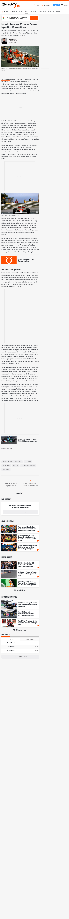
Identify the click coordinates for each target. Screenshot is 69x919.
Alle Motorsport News (19, 630)
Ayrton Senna (5, 79)
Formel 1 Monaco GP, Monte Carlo (12, 461)
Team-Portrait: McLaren (28, 465)
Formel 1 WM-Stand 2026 (20, 656)
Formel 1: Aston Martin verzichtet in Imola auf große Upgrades (30, 485)
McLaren (15, 465)
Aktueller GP (42, 12)
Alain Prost (28, 461)
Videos (21, 12)
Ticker (38, 5)
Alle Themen (6, 469)
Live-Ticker (33, 12)
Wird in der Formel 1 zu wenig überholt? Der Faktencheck (11, 485)
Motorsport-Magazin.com (10, 5)
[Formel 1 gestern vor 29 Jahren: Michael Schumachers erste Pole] (20, 440)
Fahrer (11, 639)
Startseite (19, 493)
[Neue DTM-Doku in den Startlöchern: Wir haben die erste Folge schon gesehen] (20, 613)
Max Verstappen (6, 280)
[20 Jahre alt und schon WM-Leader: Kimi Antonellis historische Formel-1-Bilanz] (20, 565)
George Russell (11, 651)
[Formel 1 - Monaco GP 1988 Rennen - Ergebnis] (20, 260)
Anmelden (47, 5)
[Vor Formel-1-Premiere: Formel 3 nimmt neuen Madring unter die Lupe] (20, 574)
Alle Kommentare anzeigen (20, 512)
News (26, 12)
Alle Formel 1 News (19, 590)
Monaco (4, 82)
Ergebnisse (51, 12)
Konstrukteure (30, 639)
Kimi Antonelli (11, 643)
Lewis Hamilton (11, 647)
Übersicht (14, 12)
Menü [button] (66, 5)
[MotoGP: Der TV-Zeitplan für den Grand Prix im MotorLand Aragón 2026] (20, 623)
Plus (55, 5)
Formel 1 (6, 12)
